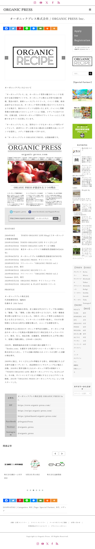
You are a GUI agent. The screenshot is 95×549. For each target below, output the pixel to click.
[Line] (27, 28)
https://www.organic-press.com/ (34, 405)
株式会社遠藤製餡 (54, 474)
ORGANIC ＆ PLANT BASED (34, 284)
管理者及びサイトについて (37, 526)
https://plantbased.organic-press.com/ (37, 416)
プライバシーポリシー (59, 526)
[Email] (40, 28)
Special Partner (47, 507)
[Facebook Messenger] (33, 28)
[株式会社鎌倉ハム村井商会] (13, 464)
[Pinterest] (20, 28)
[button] (6, 58)
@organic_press (26, 427)
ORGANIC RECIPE (29, 270)
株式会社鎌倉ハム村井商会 (13, 476)
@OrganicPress (25, 421)
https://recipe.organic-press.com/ (35, 410)
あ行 (58, 507)
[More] (54, 28)
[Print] (47, 28)
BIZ (30, 507)
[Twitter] (13, 28)
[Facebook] (6, 28)
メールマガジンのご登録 (58, 522)
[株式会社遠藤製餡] (56, 464)
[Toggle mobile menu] (90, 9)
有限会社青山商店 (33, 474)
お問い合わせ (75, 522)
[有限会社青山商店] (35, 464)
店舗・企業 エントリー (19, 522)
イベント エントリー (38, 522)
